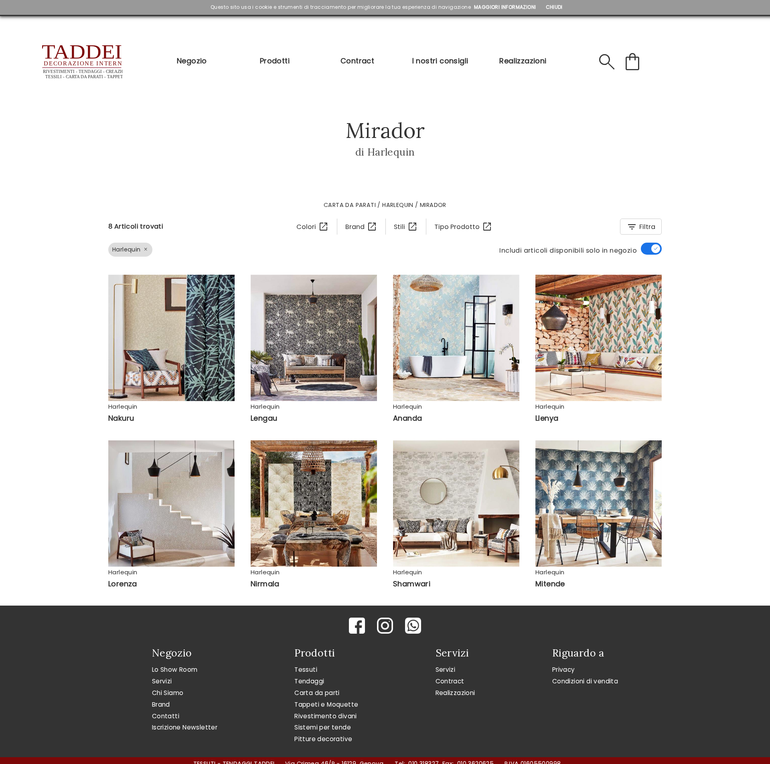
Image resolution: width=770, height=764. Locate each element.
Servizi (162, 681)
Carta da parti (317, 693)
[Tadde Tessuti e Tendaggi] (81, 62)
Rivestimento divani (325, 716)
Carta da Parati (350, 205)
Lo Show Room (175, 669)
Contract (357, 61)
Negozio (192, 61)
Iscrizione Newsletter (184, 727)
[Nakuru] (171, 338)
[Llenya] (598, 338)
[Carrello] (632, 62)
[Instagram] (385, 626)
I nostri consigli (440, 61)
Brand (161, 704)
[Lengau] (314, 338)
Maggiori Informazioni (505, 7)
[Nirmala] (314, 503)
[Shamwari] (456, 503)
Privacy (563, 669)
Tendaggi (309, 681)
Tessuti (305, 669)
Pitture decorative (323, 739)
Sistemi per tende (322, 727)
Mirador (433, 205)
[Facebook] (357, 626)
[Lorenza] (171, 503)
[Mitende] (598, 503)
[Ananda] (456, 338)
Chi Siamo (168, 693)
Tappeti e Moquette (326, 704)
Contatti (165, 716)
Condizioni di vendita (585, 681)
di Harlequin (385, 152)
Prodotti (275, 61)
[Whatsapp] (413, 626)
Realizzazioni (522, 61)
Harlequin (397, 205)
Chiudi (554, 7)
